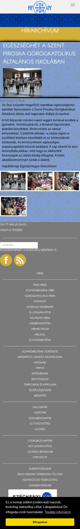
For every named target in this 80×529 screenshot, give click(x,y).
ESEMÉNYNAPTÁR (40, 323)
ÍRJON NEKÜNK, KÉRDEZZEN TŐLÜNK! (40, 474)
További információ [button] (58, 512)
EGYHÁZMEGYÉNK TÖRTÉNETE (40, 352)
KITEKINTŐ (40, 301)
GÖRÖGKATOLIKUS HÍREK (40, 296)
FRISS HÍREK (40, 285)
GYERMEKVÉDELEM (40, 485)
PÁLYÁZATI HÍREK (40, 318)
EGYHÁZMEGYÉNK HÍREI (40, 290)
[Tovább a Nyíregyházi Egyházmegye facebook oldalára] (6, 260)
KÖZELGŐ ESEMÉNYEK (40, 307)
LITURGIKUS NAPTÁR (40, 441)
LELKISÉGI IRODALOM (40, 452)
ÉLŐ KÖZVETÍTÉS (40, 424)
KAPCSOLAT (40, 457)
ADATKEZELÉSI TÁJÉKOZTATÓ (40, 480)
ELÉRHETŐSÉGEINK (40, 469)
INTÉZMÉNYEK (40, 374)
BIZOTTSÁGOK (40, 379)
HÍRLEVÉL (40, 335)
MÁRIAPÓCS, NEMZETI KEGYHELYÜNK (40, 357)
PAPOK (40, 368)
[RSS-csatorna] (20, 260)
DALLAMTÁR (40, 407)
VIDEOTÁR (40, 413)
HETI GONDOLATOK (40, 446)
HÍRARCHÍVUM (40, 329)
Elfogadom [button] (40, 522)
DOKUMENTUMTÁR (40, 418)
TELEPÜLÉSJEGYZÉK (40, 390)
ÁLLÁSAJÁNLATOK (40, 312)
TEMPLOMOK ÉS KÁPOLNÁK (40, 385)
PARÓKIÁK (40, 363)
